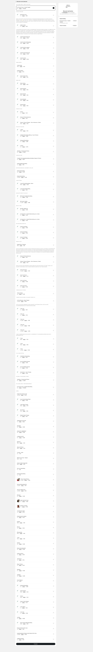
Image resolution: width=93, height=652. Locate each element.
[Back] (15, 1)
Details (20, 8)
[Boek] (53, 8)
